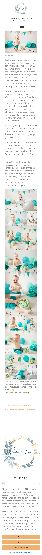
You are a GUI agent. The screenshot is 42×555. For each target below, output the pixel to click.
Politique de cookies (13, 552)
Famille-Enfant (19, 398)
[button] (39, 484)
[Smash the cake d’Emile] (21, 42)
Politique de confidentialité (25, 552)
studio (26, 74)
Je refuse (21, 542)
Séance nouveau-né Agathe (17, 405)
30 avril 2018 (10, 55)
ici (15, 71)
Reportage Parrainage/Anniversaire (21, 410)
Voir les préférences (21, 548)
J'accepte (21, 537)
